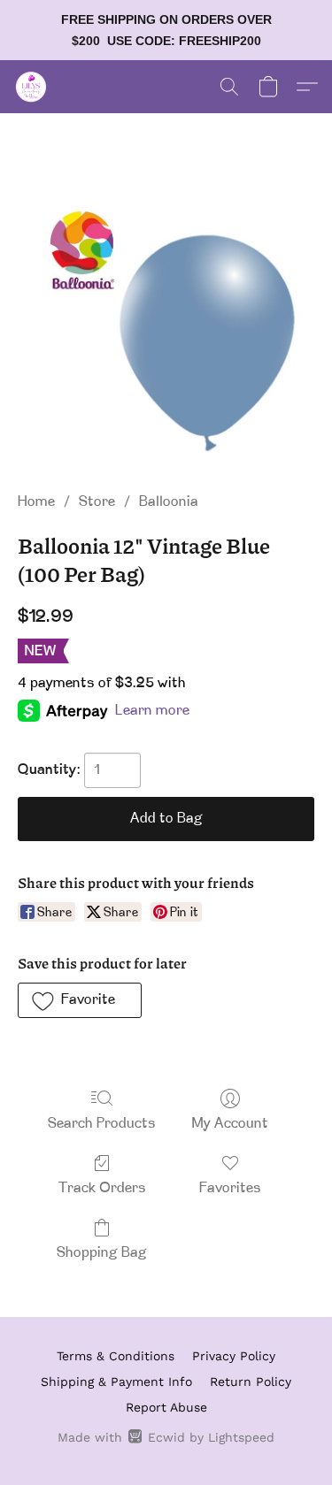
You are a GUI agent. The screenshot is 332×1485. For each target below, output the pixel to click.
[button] (32, 86)
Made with (166, 1437)
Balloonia (168, 502)
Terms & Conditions (115, 1356)
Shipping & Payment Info (116, 1381)
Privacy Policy (233, 1356)
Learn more (152, 711)
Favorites (230, 1189)
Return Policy (250, 1381)
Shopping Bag (102, 1253)
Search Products (102, 1124)
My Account (230, 1124)
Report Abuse (166, 1407)
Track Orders (102, 1189)
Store (97, 502)
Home (36, 502)
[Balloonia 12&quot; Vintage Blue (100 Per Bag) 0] (166, 323)
